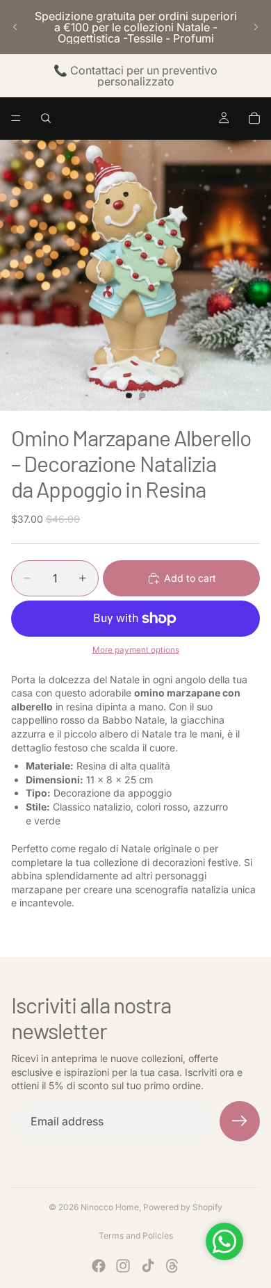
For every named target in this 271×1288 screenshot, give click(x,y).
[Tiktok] (148, 1265)
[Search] (46, 118)
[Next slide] (255, 27)
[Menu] (16, 118)
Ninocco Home (110, 1207)
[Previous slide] (15, 27)
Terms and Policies (136, 1235)
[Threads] (172, 1265)
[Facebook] (98, 1265)
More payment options (135, 650)
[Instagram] (123, 1265)
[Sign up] (240, 1121)
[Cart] (254, 118)
